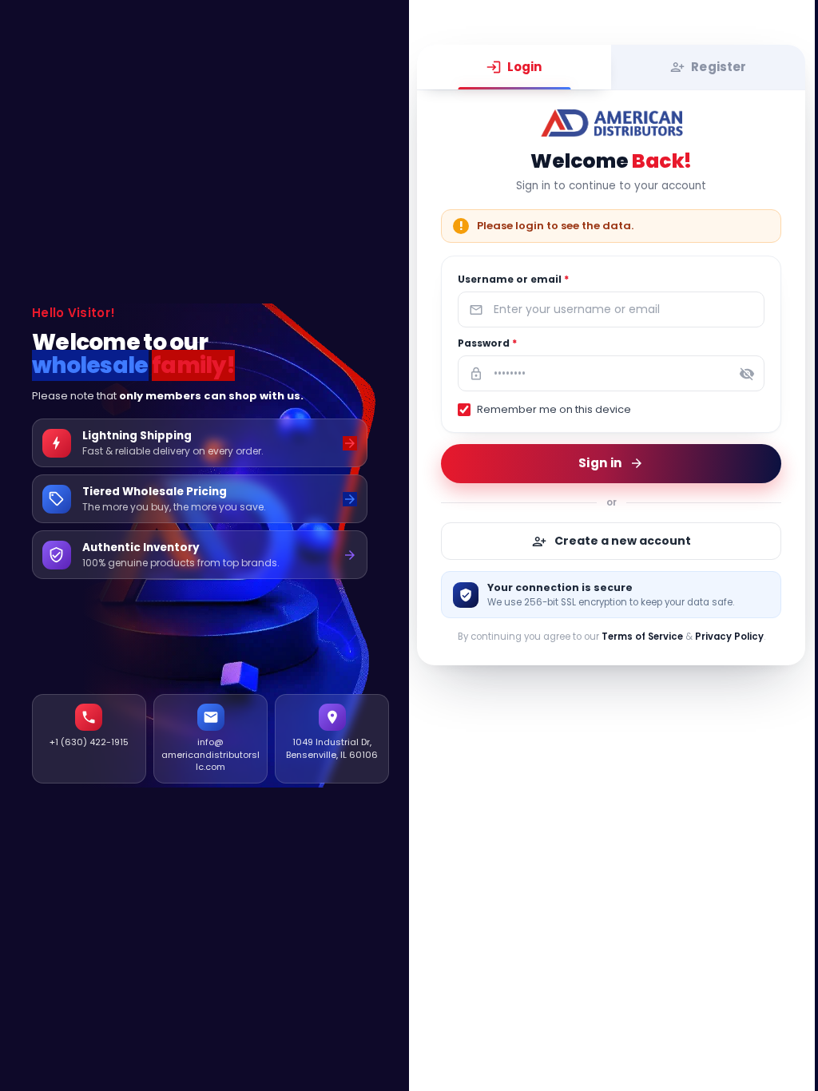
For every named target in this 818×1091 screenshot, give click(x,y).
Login (524, 66)
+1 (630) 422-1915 (89, 742)
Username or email (513, 279)
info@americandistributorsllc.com (210, 754)
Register (718, 66)
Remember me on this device (554, 409)
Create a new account (622, 541)
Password (487, 343)
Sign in (599, 462)
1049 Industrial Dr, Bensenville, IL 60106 (332, 748)
